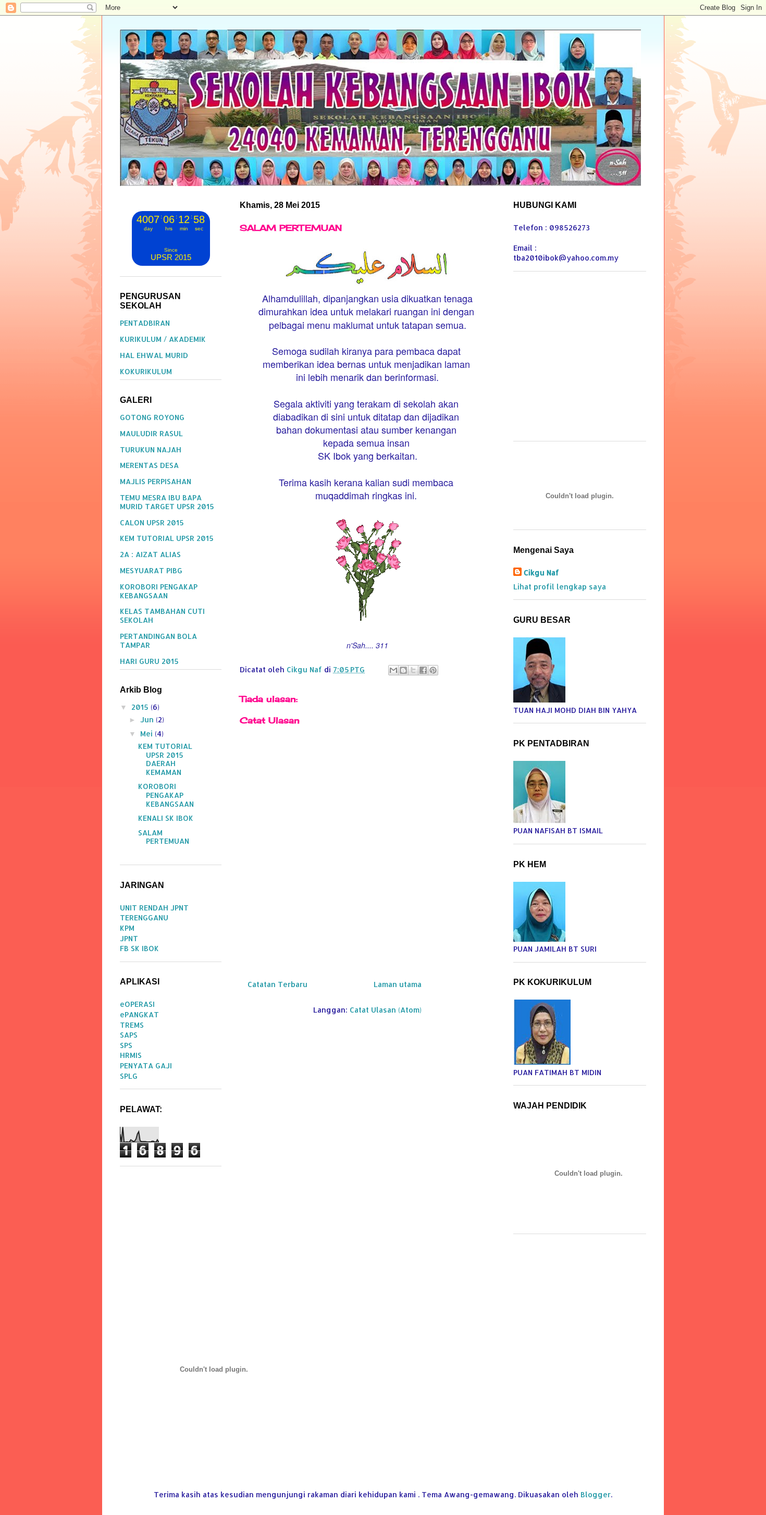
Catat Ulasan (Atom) (386, 1009)
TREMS (132, 1024)
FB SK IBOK (139, 948)
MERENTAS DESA (149, 465)
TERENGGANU (144, 917)
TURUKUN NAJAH (150, 449)
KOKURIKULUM (146, 371)
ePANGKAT (139, 1014)
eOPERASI (137, 1004)
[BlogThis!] (403, 670)
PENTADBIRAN (145, 322)
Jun (148, 719)
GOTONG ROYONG (152, 417)
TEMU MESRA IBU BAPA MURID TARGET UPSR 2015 (167, 502)
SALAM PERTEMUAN (163, 837)
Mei (147, 733)
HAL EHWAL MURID (154, 355)
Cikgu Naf (541, 572)
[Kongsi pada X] (413, 670)
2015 (141, 707)
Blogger (595, 1494)
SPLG (129, 1075)
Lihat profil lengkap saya (559, 586)
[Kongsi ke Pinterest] (433, 670)
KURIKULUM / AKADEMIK (163, 339)
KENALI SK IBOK (165, 818)
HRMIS (131, 1055)
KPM (127, 927)
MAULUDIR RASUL (151, 433)
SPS (126, 1045)
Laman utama (398, 984)
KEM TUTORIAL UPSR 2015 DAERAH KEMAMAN (165, 759)
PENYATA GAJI (146, 1065)
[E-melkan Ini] (393, 670)
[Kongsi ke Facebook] (423, 670)
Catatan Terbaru (277, 984)
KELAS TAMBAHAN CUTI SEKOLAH (162, 615)
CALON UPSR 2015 (152, 522)
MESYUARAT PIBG (151, 570)
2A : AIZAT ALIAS (150, 554)
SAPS (129, 1034)
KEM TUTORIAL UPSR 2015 (167, 538)
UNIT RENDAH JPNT (154, 907)
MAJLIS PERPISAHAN (155, 481)
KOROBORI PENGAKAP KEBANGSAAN (158, 591)
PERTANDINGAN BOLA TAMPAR (158, 640)
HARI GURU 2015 (149, 661)
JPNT (129, 938)
